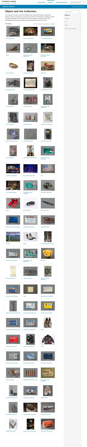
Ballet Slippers (44, 397)
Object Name (46, 23)
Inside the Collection (8, 6)
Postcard (8, 243)
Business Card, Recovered (47, 296)
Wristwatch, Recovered (28, 346)
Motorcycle (43, 72)
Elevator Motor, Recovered (29, 414)
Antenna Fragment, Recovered (45, 55)
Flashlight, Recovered (46, 414)
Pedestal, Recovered (11, 431)
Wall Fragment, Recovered (29, 431)
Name (66, 25)
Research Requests (61, 2)
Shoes (7, 55)
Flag (42, 175)
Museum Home (41, 2)
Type (66, 21)
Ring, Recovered (10, 72)
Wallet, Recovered (10, 89)
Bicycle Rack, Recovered (29, 175)
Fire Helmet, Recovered (46, 89)
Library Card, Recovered (46, 312)
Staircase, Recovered (28, 72)
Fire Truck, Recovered (28, 38)
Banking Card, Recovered (12, 296)
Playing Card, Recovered (46, 124)
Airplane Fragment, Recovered (45, 279)
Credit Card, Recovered (11, 260)
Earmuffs (43, 260)
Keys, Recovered (10, 379)
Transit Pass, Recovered (46, 38)
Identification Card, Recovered (27, 55)
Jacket (42, 346)
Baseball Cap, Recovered (12, 141)
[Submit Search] (85, 2)
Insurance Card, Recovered (29, 312)
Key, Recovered (27, 210)
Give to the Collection (78, 6)
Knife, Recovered (45, 210)
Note (24, 296)
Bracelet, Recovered (28, 141)
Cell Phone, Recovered (46, 141)
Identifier (52, 23)
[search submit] (79, 12)
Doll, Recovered (9, 157)
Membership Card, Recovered (13, 226)
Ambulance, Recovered (11, 175)
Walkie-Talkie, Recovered (12, 397)
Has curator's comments (70, 28)
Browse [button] (50, 2)
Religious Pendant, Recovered (13, 312)
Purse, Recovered (10, 38)
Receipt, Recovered (10, 278)
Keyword (67, 18)
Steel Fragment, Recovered (29, 157)
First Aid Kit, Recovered (46, 431)
